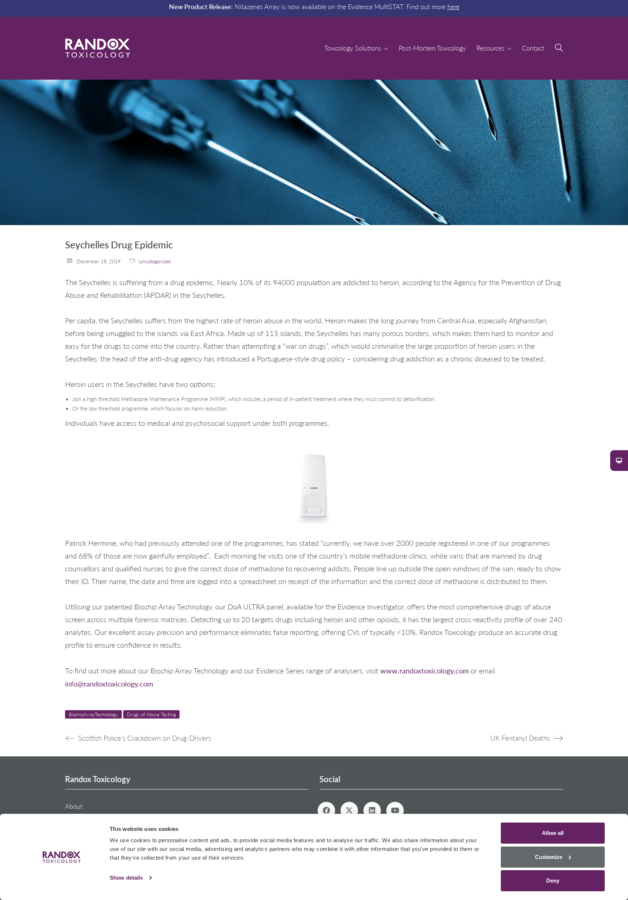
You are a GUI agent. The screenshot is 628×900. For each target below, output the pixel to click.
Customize (548, 857)
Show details (126, 878)
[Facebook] (326, 810)
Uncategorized (155, 261)
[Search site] (559, 49)
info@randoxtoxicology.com (109, 683)
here (453, 6)
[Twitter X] (349, 810)
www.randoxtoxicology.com (424, 670)
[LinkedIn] (372, 810)
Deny (552, 880)
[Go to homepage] (97, 48)
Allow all (553, 833)
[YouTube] (395, 810)
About (73, 806)
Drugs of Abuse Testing (151, 714)
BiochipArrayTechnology (93, 714)
